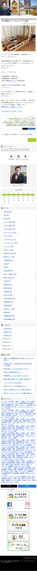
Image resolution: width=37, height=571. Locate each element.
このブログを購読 (8, 489)
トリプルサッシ (10, 121)
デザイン (32, 119)
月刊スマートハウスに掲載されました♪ (15, 386)
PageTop (31, 140)
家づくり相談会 (15, 122)
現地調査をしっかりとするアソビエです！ (16, 375)
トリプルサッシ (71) (10, 239)
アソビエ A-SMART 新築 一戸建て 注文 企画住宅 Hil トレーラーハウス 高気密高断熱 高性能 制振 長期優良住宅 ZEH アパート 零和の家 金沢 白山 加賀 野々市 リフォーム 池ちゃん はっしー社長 (18, 405)
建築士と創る (24, 122)
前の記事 (12, 157)
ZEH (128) (7, 218)
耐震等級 (10, 125)
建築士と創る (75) (9, 277)
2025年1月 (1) (8, 335)
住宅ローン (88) (8, 250)
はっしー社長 (22, 118)
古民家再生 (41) (8, 260)
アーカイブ (6, 325)
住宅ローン (19, 121)
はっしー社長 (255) (9, 222)
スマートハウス (24, 119)
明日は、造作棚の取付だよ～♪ (13, 372)
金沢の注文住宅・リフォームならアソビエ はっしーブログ (18, 7)
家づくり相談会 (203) (10, 274)
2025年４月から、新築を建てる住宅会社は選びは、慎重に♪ (18, 364)
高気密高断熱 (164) (9, 319)
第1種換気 (32, 124)
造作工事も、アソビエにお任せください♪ (16, 368)
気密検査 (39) (8, 291)
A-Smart (11, 118)
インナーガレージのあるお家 (12, 382)
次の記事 (26, 157)
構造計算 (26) (8, 288)
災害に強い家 (24, 124)
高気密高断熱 (31, 125)
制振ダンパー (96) (9, 256)
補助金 (16, 125)
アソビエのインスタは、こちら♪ (11, 111)
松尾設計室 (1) (8, 284)
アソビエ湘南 (31, 118)
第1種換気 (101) (8, 302)
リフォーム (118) (9, 246)
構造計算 (32, 122)
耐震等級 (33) (8, 305)
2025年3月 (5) (8, 328)
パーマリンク (31, 117)
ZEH (16, 118)
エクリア (14, 80)
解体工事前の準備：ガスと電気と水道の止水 (17, 379)
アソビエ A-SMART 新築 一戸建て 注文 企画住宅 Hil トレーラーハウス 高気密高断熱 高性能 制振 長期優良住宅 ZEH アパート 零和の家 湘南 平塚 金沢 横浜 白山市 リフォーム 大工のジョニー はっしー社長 (19, 413)
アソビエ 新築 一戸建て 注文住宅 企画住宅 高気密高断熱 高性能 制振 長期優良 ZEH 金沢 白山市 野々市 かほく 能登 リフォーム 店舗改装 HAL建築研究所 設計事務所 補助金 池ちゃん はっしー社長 (18, 471)
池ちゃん (16, 124)
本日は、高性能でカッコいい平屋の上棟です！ (18, 389)
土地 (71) (6, 263)
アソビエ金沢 (14, 119)
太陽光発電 (7, 122)
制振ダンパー (27, 121)
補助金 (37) (7, 312)
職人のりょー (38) (9, 309)
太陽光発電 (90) (8, 270)
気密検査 (10, 124)
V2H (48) (6, 215)
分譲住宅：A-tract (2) (10, 253)
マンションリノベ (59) (10, 243)
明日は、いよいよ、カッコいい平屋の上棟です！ (18, 393)
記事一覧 (18, 159)
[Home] (2, 134)
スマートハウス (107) (10, 232)
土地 (33, 121)
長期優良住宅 (22, 125)
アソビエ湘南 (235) (9, 225)
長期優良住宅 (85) (9, 316)
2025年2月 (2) (8, 332)
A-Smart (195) (8, 211)
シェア (26, 128)
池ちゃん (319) (8, 295)
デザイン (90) (8, 236)
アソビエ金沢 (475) (9, 229)
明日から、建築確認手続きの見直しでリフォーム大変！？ (18, 359)
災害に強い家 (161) (9, 298)
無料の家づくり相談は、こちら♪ (11, 107)
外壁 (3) (6, 267)
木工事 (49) (7, 281)
